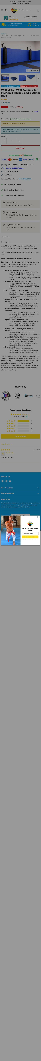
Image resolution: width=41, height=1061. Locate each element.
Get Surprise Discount (30, 537)
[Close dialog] (38, 517)
